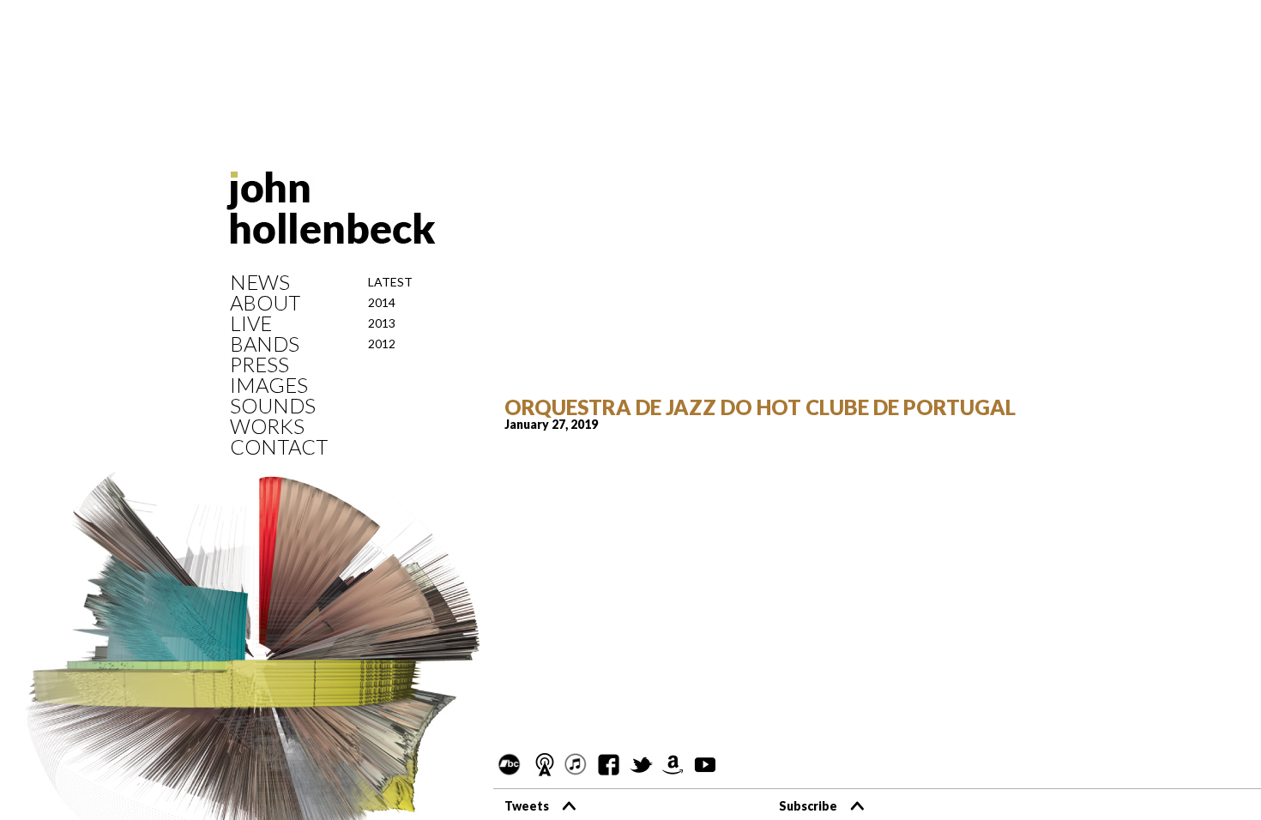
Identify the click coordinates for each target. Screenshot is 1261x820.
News (260, 282)
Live (251, 323)
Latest (390, 281)
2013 (381, 323)
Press (259, 364)
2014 (381, 302)
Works (267, 426)
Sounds (273, 405)
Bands (264, 344)
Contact (279, 447)
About (265, 302)
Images (269, 385)
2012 (381, 343)
